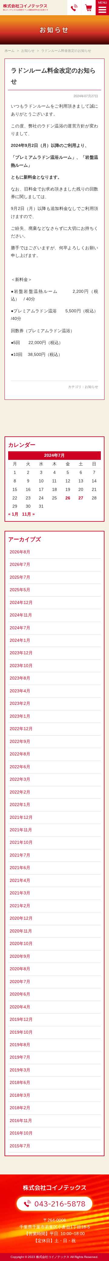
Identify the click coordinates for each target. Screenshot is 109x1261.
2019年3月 (20, 1070)
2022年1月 (20, 804)
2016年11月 (21, 1120)
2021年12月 (21, 817)
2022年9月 (20, 741)
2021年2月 (20, 906)
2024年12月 (21, 602)
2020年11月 (21, 931)
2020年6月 (20, 994)
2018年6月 (20, 1082)
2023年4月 (20, 691)
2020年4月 (20, 1007)
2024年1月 (20, 640)
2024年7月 (20, 628)
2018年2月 (20, 1108)
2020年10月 (21, 943)
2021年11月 (21, 830)
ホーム (10, 50)
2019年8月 (20, 1045)
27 (80, 498)
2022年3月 (20, 779)
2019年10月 (21, 1032)
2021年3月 (20, 893)
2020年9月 (20, 956)
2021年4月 (20, 880)
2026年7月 (20, 564)
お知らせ (91, 387)
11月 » (28, 514)
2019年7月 (20, 1057)
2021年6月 (20, 867)
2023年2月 (20, 703)
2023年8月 (20, 678)
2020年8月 (20, 969)
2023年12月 (21, 653)
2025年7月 (20, 577)
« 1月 (13, 514)
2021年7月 (20, 855)
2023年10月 (21, 665)
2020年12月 (21, 918)
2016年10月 (21, 1133)
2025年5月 (20, 590)
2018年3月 (20, 1095)
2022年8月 (20, 754)
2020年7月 (20, 981)
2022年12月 (21, 728)
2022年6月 (20, 767)
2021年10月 (21, 842)
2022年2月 (20, 792)
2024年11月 (21, 615)
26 (67, 498)
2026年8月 (20, 552)
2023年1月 (20, 716)
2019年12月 (21, 1019)
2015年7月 (20, 1146)
